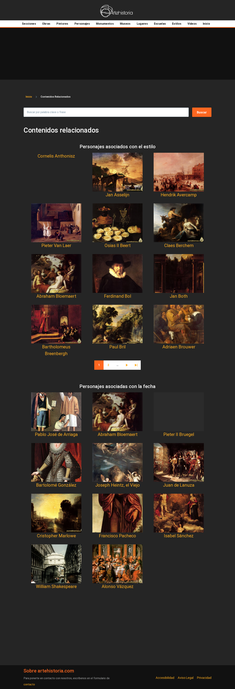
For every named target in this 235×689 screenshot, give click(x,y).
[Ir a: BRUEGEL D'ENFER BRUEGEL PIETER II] (179, 411)
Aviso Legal (186, 678)
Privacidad (204, 678)
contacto (29, 684)
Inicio (29, 96)
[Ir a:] (117, 172)
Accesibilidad (165, 678)
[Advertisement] (117, 53)
